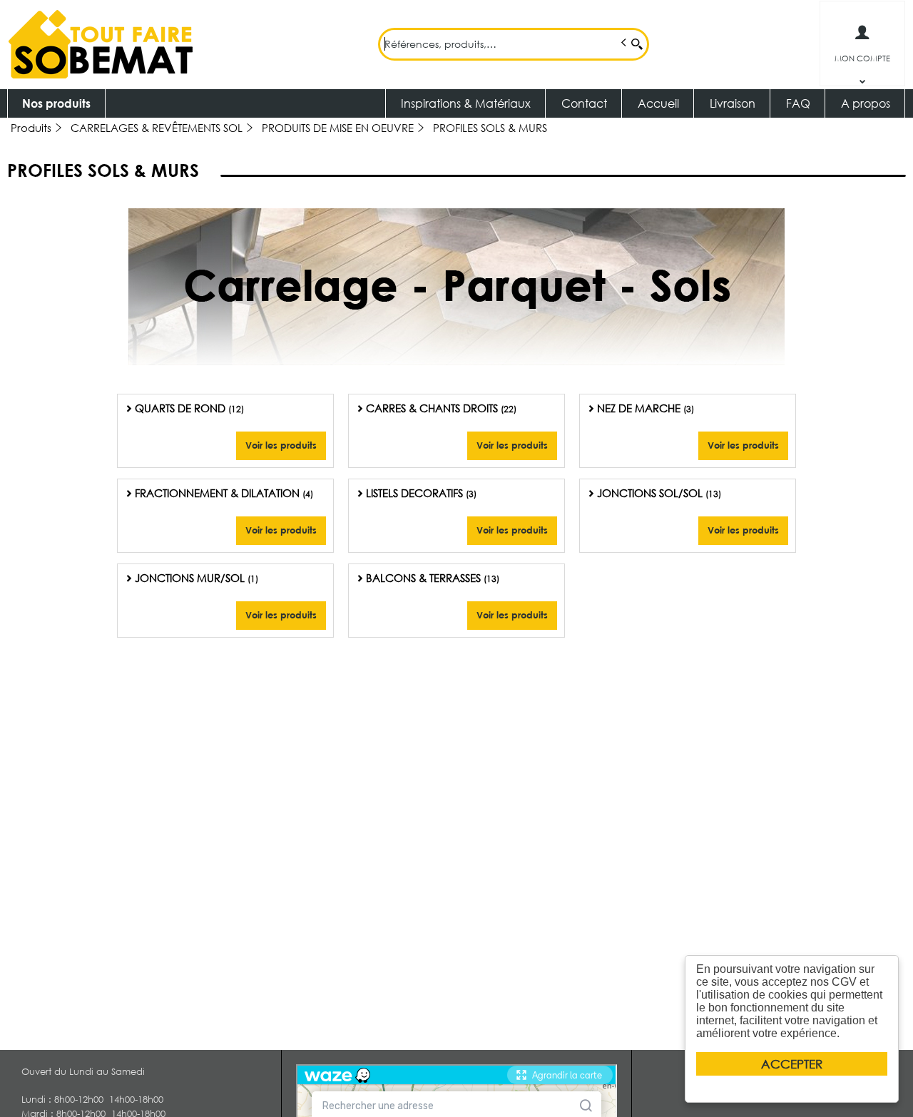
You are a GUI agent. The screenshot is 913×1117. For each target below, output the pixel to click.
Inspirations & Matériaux (466, 103)
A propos (865, 103)
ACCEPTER (791, 1063)
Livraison (732, 103)
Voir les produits (281, 445)
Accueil (658, 103)
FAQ (798, 103)
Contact (584, 103)
